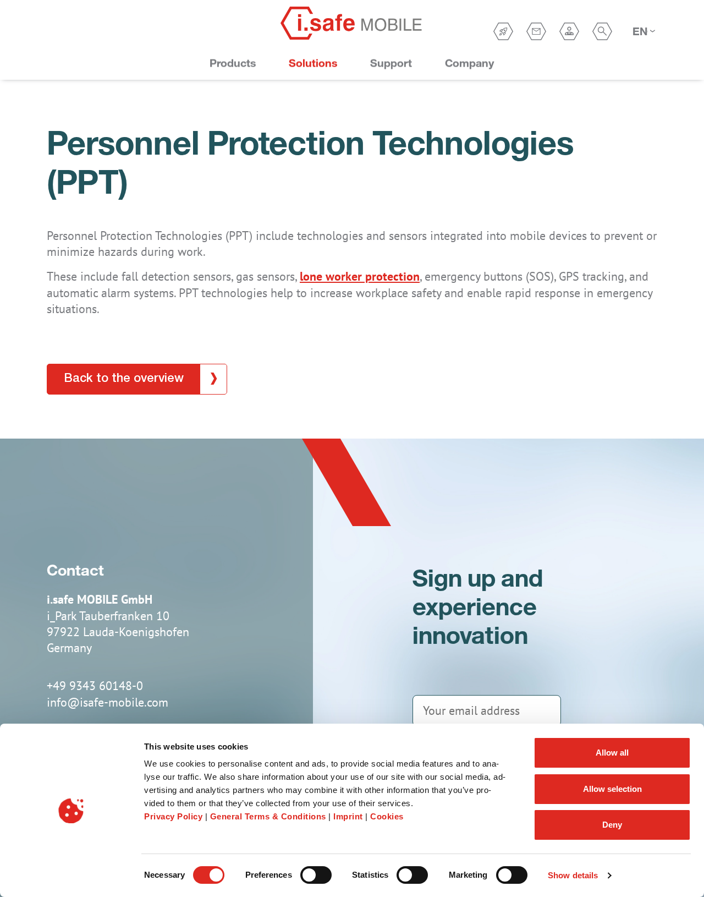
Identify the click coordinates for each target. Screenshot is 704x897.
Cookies (387, 816)
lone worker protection (360, 276)
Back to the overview (124, 378)
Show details (573, 875)
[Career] (503, 31)
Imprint (349, 816)
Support (391, 63)
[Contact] (536, 31)
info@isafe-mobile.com (107, 702)
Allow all (612, 752)
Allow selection (612, 789)
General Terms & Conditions (268, 816)
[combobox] (643, 31)
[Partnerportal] (569, 31)
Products (233, 63)
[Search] (602, 31)
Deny (612, 824)
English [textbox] (640, 31)
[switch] (316, 875)
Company (469, 63)
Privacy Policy (173, 816)
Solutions (313, 63)
